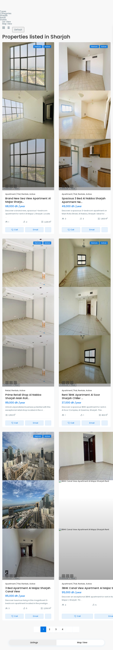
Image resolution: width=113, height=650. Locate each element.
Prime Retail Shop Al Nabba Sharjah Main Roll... (23, 396)
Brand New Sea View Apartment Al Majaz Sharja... (28, 200)
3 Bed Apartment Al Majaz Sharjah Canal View (27, 589)
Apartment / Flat (13, 194)
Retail (8, 390)
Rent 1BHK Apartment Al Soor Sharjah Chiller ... (81, 396)
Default (18, 29)
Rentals (25, 194)
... (6, 217)
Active (32, 194)
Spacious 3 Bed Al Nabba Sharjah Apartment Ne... (83, 200)
